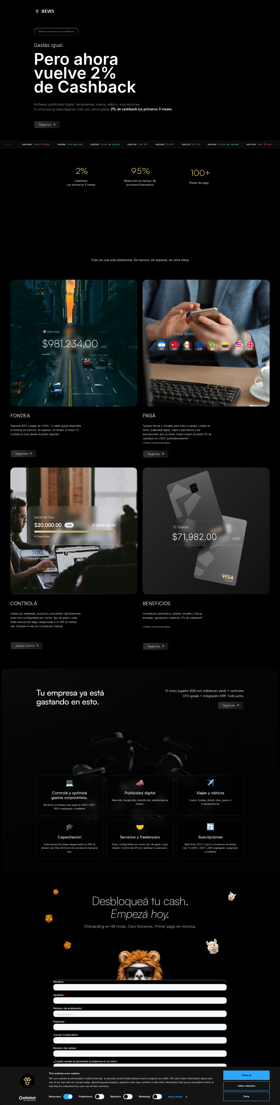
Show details (175, 1096)
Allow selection (246, 1085)
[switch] (99, 1096)
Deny (246, 1096)
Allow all (246, 1075)
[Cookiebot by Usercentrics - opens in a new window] (27, 1098)
